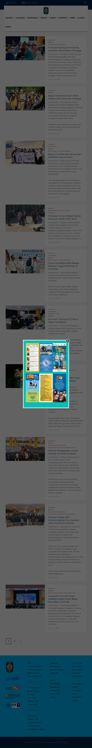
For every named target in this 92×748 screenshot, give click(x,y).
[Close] (68, 341)
